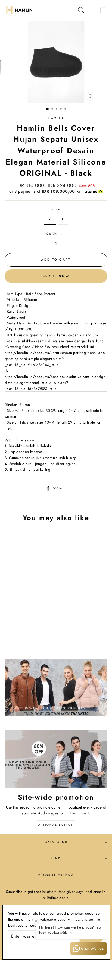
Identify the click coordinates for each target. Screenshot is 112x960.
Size (55, 209)
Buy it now (56, 276)
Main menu (56, 842)
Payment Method (56, 875)
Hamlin (56, 118)
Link (56, 858)
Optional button (56, 825)
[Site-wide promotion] (56, 759)
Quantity (56, 234)
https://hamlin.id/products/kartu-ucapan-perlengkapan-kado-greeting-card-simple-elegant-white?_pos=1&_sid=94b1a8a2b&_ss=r (55, 358)
